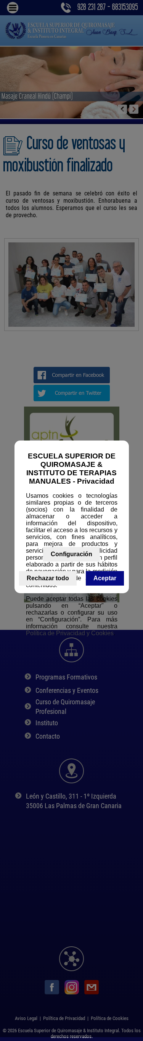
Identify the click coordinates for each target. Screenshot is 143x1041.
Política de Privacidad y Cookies (70, 633)
